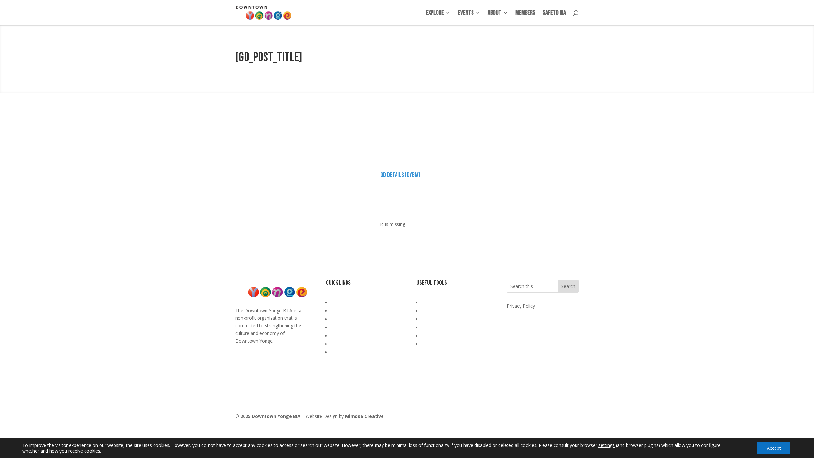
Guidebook (341, 319)
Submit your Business (443, 319)
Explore (435, 13)
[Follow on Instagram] (535, 418)
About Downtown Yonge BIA (360, 311)
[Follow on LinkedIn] (574, 418)
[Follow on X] (561, 418)
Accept (774, 448)
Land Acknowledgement (355, 303)
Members (525, 13)
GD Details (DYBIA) (400, 175)
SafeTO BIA (554, 13)
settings (606, 445)
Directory (339, 336)
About (494, 13)
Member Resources (350, 344)
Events (466, 13)
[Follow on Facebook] (523, 418)
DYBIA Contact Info (441, 303)
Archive (337, 352)
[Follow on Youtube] (548, 418)
